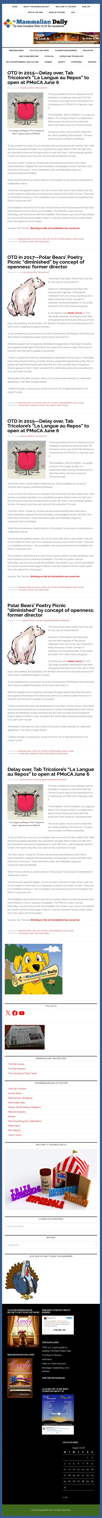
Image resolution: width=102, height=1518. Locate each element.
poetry (42, 405)
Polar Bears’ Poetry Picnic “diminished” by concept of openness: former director (50, 610)
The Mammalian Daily (35, 24)
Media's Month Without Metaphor (24, 1107)
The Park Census (16, 1064)
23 (92, 1475)
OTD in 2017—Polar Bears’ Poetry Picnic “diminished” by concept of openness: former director (45, 261)
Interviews (47, 1359)
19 (74, 1475)
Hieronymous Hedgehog (20, 1098)
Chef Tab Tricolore (17, 1088)
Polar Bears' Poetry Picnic (57, 405)
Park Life (46, 239)
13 (78, 1469)
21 (83, 1475)
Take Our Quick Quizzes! (54, 1363)
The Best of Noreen (51, 1355)
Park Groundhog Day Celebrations (24, 1121)
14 (83, 1469)
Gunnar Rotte (14, 1093)
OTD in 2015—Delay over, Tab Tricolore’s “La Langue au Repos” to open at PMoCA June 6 (48, 77)
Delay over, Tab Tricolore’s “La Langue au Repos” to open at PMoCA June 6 (50, 771)
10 (65, 1469)
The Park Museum (17, 1069)
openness (34, 405)
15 (88, 1469)
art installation (26, 242)
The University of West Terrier (22, 1073)
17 (65, 1475)
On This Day (37, 239)
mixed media (44, 242)
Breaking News (24, 239)
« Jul (65, 1497)
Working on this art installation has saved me (55, 228)
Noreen (11, 1116)
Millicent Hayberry (17, 1112)
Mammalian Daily (16, 1102)
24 (65, 1481)
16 (92, 1469)
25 (69, 1481)
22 (87, 1475)
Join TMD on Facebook (53, 1378)
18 (69, 1475)
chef (36, 242)
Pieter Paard (14, 1126)
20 (78, 1475)
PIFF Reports (14, 1130)
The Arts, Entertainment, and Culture (67, 239)
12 (74, 1469)
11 (69, 1469)
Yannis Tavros (15, 1135)
